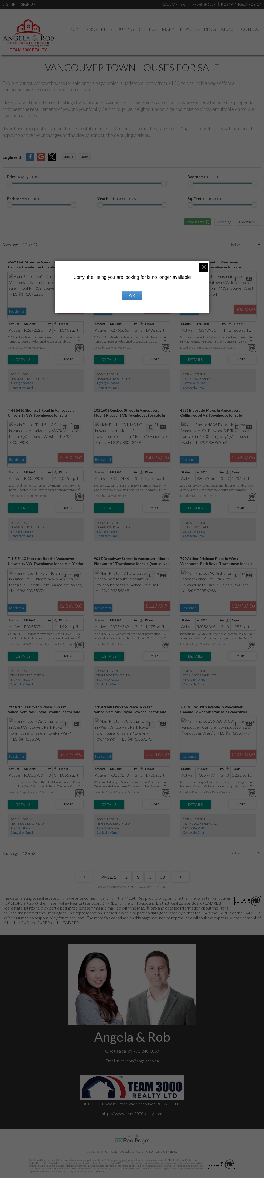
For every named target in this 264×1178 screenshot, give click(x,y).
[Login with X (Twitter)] (52, 159)
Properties (99, 29)
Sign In (9, 4)
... (149, 876)
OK (132, 295)
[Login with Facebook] (30, 159)
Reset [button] (221, 222)
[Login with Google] (41, 159)
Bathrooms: (23, 199)
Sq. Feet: (205, 199)
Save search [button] (195, 222)
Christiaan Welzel (117, 1152)
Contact (251, 29)
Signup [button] (68, 157)
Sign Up (28, 4)
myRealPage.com (132, 1141)
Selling (148, 29)
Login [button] (84, 157)
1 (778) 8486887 (21, 383)
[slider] (9, 183)
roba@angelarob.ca (142, 1060)
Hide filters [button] (247, 222)
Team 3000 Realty (28, 49)
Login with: (13, 157)
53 (162, 876)
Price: (24, 177)
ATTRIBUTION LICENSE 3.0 (159, 1152)
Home (74, 29)
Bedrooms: (203, 177)
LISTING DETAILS (23, 359)
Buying (125, 29)
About (228, 29)
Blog (210, 29)
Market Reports (180, 29)
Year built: (116, 199)
